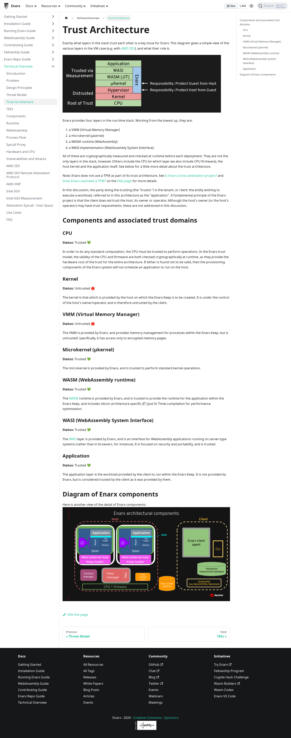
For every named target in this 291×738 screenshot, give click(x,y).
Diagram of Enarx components (258, 74)
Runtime (12, 123)
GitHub (154, 664)
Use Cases (14, 212)
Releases (89, 677)
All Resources (93, 664)
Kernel (246, 36)
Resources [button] (49, 6)
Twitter (154, 683)
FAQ (9, 219)
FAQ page (124, 181)
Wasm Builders (225, 683)
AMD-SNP (13, 184)
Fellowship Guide (16, 52)
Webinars (156, 696)
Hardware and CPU (20, 151)
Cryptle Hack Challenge (231, 677)
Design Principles (19, 88)
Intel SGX (13, 191)
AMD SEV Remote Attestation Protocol (28, 175)
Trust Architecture (19, 102)
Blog (152, 677)
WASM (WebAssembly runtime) (261, 53)
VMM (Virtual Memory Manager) (262, 41)
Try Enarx (221, 664)
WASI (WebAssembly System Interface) (259, 61)
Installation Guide (17, 24)
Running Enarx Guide (20, 31)
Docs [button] (29, 6)
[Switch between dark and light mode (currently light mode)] (251, 6)
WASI (72, 439)
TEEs (9, 109)
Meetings (156, 702)
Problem (12, 80)
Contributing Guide (18, 45)
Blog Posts (91, 690)
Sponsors (171, 717)
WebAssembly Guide (19, 38)
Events (88, 702)
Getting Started (15, 16)
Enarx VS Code (225, 696)
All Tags (89, 671)
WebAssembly (16, 130)
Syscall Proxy (16, 144)
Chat (152, 671)
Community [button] (74, 6)
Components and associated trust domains (260, 22)
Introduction (15, 73)
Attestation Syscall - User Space (29, 205)
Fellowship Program (229, 671)
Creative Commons (147, 717)
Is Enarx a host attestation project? (191, 175)
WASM (73, 398)
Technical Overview (18, 66)
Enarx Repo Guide (17, 59)
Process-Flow (16, 137)
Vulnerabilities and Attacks (26, 159)
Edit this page (78, 614)
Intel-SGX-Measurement (24, 198)
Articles (88, 696)
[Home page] (66, 18)
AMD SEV (13, 166)
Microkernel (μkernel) (255, 47)
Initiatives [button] (97, 6)
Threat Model (16, 95)
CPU (245, 30)
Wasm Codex (223, 690)
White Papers (93, 683)
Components (16, 116)
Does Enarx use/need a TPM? (84, 181)
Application (249, 69)
